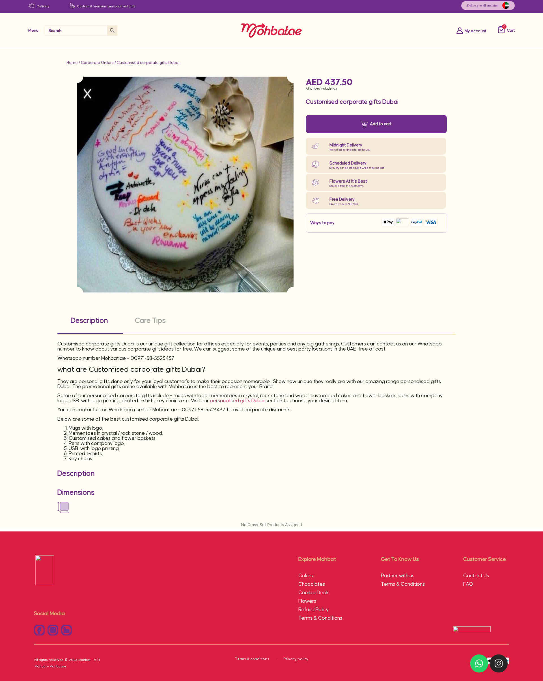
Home (72, 63)
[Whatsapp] (479, 663)
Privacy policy (295, 659)
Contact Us (476, 575)
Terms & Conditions (320, 618)
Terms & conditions (252, 659)
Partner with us (397, 575)
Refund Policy (313, 609)
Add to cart (381, 124)
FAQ (468, 584)
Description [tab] (89, 320)
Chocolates (311, 584)
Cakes (305, 575)
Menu (33, 31)
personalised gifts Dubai (237, 400)
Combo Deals (313, 592)
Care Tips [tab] (150, 320)
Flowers (307, 601)
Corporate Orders (97, 63)
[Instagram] (499, 663)
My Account (475, 31)
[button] (66, 630)
